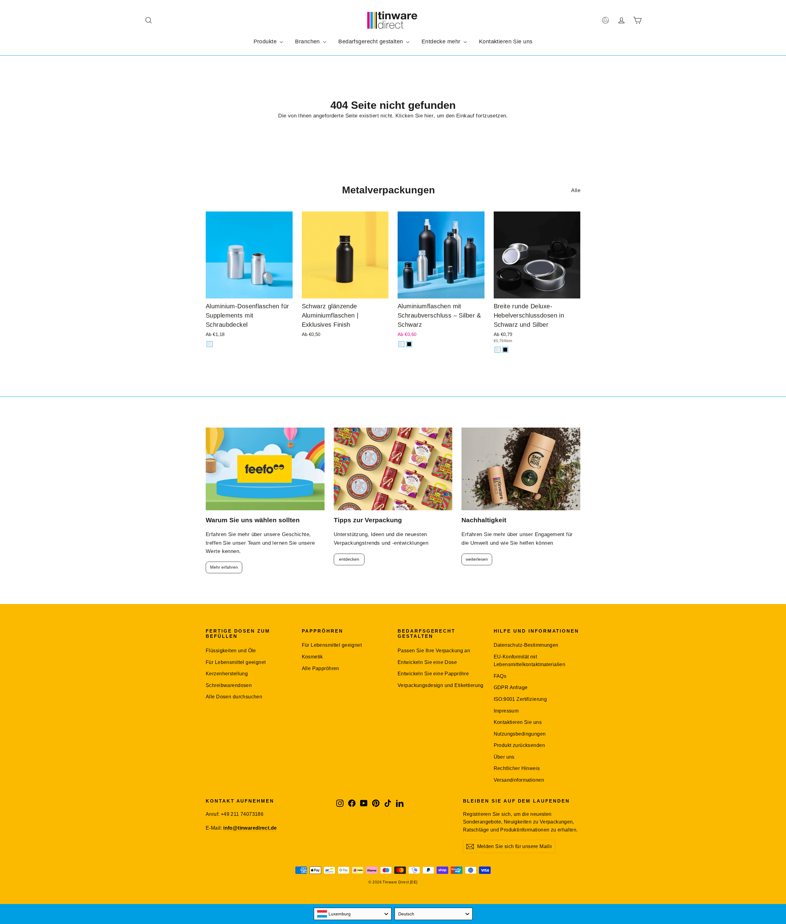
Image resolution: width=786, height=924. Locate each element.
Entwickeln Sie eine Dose (427, 662)
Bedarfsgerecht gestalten (371, 41)
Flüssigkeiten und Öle (231, 650)
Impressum (506, 710)
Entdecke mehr (442, 41)
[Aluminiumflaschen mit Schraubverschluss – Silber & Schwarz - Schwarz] (409, 344)
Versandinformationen (519, 780)
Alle (575, 190)
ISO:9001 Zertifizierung (520, 699)
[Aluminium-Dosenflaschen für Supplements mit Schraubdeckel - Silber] (209, 344)
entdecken (349, 559)
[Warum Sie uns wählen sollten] (265, 469)
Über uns (504, 757)
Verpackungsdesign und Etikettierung (441, 685)
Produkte (266, 41)
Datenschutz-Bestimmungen (526, 645)
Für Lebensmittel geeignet (236, 662)
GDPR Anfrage (511, 687)
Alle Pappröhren (320, 668)
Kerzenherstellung (227, 673)
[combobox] (353, 914)
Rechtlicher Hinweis (517, 768)
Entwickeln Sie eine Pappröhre (433, 673)
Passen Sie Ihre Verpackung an (434, 650)
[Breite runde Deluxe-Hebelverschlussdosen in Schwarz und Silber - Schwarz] (505, 349)
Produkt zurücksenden (519, 745)
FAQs (500, 676)
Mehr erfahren (224, 567)
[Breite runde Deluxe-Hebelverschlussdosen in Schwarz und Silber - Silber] (497, 349)
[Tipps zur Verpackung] (393, 469)
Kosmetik (312, 656)
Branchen (308, 41)
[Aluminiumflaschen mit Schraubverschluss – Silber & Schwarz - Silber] (401, 344)
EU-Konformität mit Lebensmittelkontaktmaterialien (530, 660)
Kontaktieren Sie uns (506, 41)
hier (429, 116)
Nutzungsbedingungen (520, 733)
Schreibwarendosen (229, 685)
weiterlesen (477, 559)
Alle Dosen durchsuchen (234, 696)
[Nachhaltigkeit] (520, 469)
